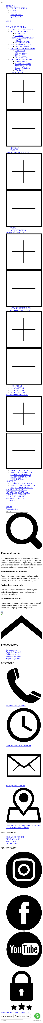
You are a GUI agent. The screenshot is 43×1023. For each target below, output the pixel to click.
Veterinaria (19, 70)
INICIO (9, 507)
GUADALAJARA (13, 839)
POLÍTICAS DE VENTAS (21, 483)
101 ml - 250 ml (21, 53)
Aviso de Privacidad (13, 652)
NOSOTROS (11, 481)
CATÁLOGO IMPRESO (15, 496)
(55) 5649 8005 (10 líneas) (16, 706)
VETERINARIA (17, 479)
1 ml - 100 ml (20, 51)
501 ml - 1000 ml (21, 57)
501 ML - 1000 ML (18, 392)
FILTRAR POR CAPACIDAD (23, 49)
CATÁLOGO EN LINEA (16, 27)
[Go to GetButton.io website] (37, 1020)
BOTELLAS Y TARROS (20, 31)
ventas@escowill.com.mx (15, 786)
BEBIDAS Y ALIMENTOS (21, 473)
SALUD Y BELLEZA (19, 470)
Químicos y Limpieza (23, 66)
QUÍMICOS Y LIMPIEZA (21, 475)
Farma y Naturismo (22, 68)
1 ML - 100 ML (16, 386)
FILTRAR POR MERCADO (22, 59)
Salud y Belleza (21, 61)
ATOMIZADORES (22, 42)
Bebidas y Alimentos (23, 64)
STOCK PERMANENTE (21, 308)
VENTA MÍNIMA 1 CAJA (21, 44)
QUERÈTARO (12, 843)
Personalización (12, 509)
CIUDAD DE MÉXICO (15, 837)
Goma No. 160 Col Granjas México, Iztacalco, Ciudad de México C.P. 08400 (23, 827)
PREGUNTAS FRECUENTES (23, 485)
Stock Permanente (22, 46)
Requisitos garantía (13, 658)
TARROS (19, 36)
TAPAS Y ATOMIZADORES (22, 38)
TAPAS (18, 40)
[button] (16, 8)
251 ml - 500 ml (21, 55)
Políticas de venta (12, 654)
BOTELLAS (20, 34)
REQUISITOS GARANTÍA (22, 488)
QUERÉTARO (16, 17)
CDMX (13, 10)
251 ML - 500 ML (17, 390)
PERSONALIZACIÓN (15, 498)
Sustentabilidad (11, 650)
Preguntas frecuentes (13, 656)
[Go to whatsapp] (37, 1016)
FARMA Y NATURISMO (21, 477)
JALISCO (14, 12)
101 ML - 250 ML (17, 388)
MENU (8, 21)
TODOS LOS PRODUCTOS (22, 29)
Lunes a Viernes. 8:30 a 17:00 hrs (18, 746)
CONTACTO (11, 500)
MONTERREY (17, 15)
